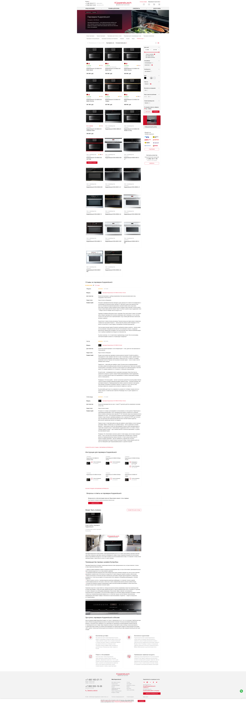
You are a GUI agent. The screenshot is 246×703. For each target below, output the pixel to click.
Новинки (122, 38)
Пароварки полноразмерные (93, 38)
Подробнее (152, 149)
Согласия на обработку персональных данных (123, 701)
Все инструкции (97, 488)
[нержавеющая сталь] (151, 78)
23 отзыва (97, 285)
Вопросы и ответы (131, 685)
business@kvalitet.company (151, 690)
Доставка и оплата (116, 682)
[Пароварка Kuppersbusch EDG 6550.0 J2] (113, 257)
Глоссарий (129, 683)
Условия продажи (116, 685)
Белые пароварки (90, 35)
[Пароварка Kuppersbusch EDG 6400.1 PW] (94, 257)
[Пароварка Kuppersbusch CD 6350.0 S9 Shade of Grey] (132, 116)
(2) (102, 65)
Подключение (115, 683)
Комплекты (136, 8)
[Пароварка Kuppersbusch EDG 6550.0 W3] (132, 201)
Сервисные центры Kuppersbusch (116, 689)
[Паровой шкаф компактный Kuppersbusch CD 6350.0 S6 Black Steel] (113, 54)
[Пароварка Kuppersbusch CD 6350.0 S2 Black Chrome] (94, 85)
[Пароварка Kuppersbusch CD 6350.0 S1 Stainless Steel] (94, 116)
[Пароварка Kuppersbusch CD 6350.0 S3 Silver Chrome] (132, 54)
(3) (102, 125)
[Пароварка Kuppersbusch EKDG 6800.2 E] (113, 116)
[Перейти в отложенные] (144, 4)
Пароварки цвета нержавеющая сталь (132, 35)
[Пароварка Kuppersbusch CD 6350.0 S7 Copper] (113, 85)
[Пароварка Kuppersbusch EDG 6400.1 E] (94, 201)
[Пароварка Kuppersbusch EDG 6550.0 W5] (113, 144)
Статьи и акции (143, 1)
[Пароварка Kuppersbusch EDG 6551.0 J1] (113, 174)
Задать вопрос (95, 503)
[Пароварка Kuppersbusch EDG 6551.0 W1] (113, 228)
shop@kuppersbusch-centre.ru (149, 686)
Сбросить (147, 111)
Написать (151, 163)
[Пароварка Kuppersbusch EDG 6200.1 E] (94, 228)
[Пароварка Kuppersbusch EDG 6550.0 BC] (94, 174)
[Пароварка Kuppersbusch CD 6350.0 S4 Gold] (132, 85)
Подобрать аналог (92, 162)
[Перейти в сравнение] (149, 4)
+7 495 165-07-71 (90, 3)
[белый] (148, 78)
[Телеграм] (156, 682)
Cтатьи (128, 682)
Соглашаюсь (141, 701)
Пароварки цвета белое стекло (114, 35)
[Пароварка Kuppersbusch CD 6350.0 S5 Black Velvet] (94, 54)
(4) (139, 65)
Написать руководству (152, 693)
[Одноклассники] (153, 682)
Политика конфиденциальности (118, 696)
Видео (128, 686)
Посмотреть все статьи (134, 510)
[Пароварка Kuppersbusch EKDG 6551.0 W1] (132, 228)
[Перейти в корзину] (154, 4)
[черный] (145, 78)
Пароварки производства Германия (110, 38)
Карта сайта (145, 696)
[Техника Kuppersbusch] (123, 3)
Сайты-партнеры (130, 689)
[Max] (147, 682)
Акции (133, 38)
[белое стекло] (154, 78)
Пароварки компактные (149, 35)
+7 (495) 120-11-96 (151, 158)
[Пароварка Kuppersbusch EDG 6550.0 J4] (113, 201)
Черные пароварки (101, 35)
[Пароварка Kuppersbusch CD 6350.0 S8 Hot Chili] (94, 144)
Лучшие (127, 38)
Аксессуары (157, 8)
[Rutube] (150, 682)
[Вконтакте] (144, 682)
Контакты (129, 688)
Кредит (113, 686)
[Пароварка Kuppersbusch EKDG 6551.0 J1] (132, 144)
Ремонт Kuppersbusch (116, 690)
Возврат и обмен (115, 692)
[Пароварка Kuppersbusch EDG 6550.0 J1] (132, 174)
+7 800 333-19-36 (90, 5)
